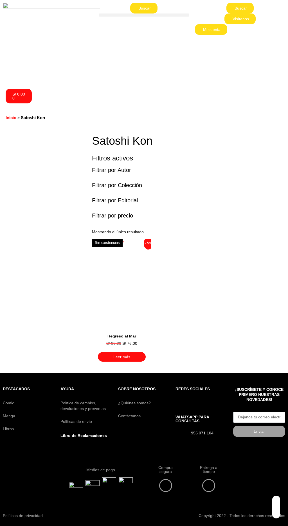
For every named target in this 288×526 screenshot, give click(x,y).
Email (238, 410)
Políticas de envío (76, 421)
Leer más (121, 357)
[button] (144, 15)
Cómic (8, 403)
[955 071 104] (181, 434)
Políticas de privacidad (23, 515)
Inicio (11, 117)
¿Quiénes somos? (134, 403)
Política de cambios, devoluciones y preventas (83, 406)
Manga (9, 416)
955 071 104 (202, 433)
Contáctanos (129, 416)
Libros (8, 429)
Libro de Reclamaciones (83, 435)
